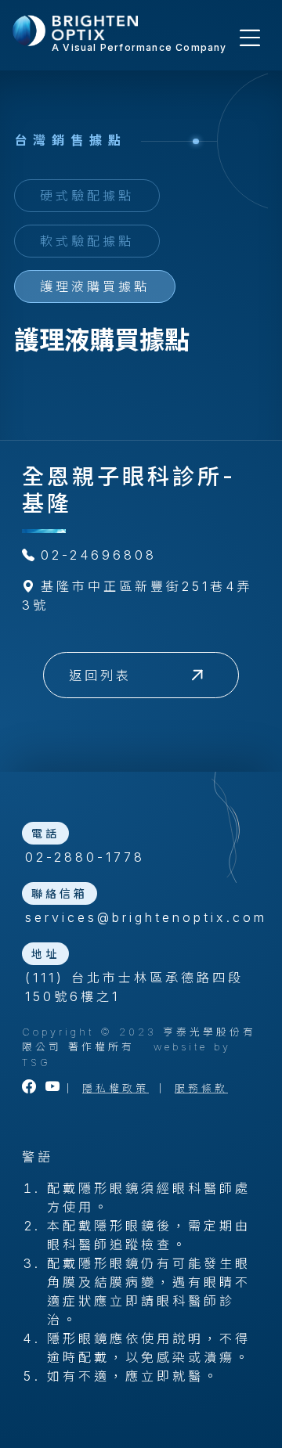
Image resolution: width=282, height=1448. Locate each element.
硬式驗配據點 (87, 196)
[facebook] (30, 1088)
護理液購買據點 (95, 286)
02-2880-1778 (85, 857)
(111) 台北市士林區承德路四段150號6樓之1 (134, 987)
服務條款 (201, 1088)
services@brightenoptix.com (142, 917)
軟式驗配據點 (87, 241)
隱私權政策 (115, 1088)
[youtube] (54, 1088)
